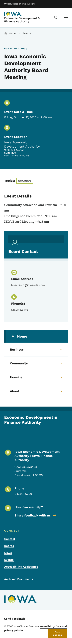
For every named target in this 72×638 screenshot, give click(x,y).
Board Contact (23, 251)
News (8, 552)
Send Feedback (14, 618)
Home (12, 33)
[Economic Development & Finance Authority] (13, 14)
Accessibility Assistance (21, 566)
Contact (9, 539)
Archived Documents (18, 579)
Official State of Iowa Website (19, 4)
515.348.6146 (19, 309)
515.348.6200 (23, 493)
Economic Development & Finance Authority (22, 19)
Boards (9, 546)
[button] (57, 633)
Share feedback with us (33, 515)
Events (27, 33)
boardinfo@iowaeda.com (28, 285)
